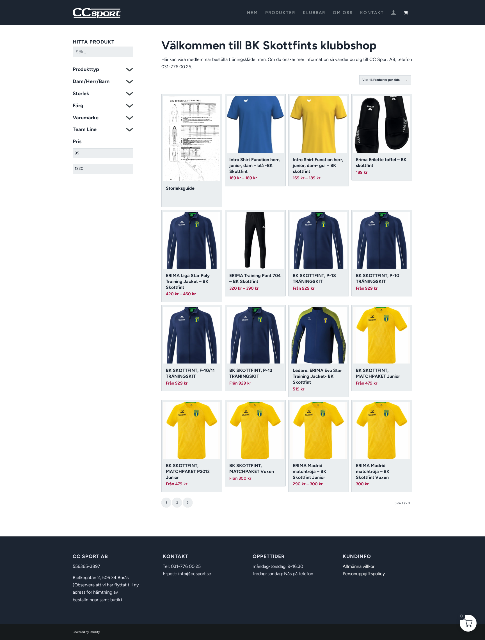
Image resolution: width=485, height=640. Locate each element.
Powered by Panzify (86, 632)
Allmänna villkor (358, 566)
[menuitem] (252, 12)
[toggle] (129, 70)
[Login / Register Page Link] (393, 13)
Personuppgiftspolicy (364, 573)
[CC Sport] (97, 12)
